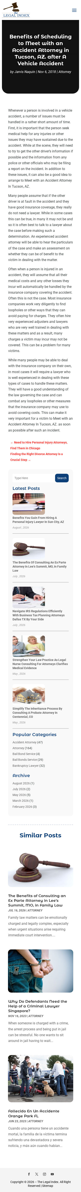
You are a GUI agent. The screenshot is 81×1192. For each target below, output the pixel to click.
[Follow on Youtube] (52, 1174)
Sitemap (47, 1185)
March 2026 (21, 800)
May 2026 (19, 795)
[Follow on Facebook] (29, 1174)
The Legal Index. (48, 1182)
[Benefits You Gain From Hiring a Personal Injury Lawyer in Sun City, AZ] (29, 504)
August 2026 (21, 783)
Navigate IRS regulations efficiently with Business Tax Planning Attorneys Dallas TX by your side (39, 615)
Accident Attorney (25, 742)
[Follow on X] (37, 1174)
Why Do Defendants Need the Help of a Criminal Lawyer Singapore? (37, 1006)
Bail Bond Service (24, 754)
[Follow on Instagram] (44, 1174)
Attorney (65, 72)
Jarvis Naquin (24, 72)
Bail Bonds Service (25, 759)
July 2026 (19, 789)
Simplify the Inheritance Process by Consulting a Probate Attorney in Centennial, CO (37, 712)
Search (62, 478)
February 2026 (22, 806)
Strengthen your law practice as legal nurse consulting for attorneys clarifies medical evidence (40, 664)
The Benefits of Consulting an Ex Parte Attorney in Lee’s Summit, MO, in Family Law (40, 566)
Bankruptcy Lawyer (26, 765)
